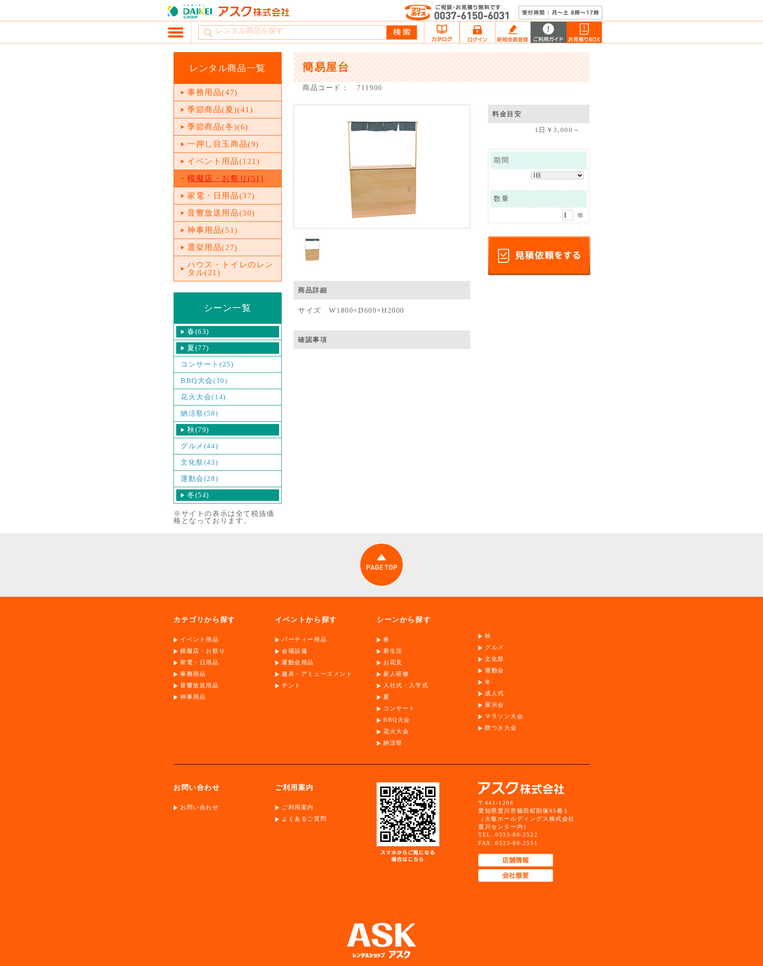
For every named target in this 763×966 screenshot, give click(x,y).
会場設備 (294, 651)
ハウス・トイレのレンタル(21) (230, 268)
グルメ (494, 647)
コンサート (399, 708)
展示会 (494, 704)
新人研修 (396, 674)
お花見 (393, 662)
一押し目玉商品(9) (223, 144)
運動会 (494, 670)
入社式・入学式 (405, 685)
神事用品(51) (212, 230)
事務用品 (193, 674)
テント (291, 685)
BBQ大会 (396, 719)
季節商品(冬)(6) (218, 126)
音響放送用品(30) (221, 212)
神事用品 (193, 696)
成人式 (494, 693)
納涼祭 (393, 742)
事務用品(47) (212, 92)
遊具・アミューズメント (317, 674)
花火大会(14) (203, 397)
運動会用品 (298, 662)
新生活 (393, 651)
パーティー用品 (304, 639)
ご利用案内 (298, 807)
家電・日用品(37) (221, 195)
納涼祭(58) (199, 413)
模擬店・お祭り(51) (225, 178)
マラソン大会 (504, 716)
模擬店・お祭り (202, 651)
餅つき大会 (501, 727)
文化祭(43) (199, 462)
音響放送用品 (199, 685)
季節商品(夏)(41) (220, 109)
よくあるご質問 (304, 818)
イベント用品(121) (223, 161)
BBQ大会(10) (204, 380)
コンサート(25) (207, 364)
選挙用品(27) (212, 247)
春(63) (198, 331)
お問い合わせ (199, 807)
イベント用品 (199, 639)
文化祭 (494, 658)
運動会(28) (199, 478)
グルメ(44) (199, 446)
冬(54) (198, 495)
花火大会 (396, 731)
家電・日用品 (199, 662)
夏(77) (198, 348)
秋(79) (198, 429)
